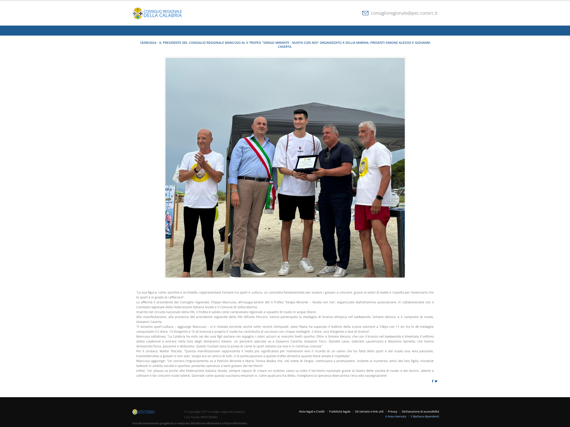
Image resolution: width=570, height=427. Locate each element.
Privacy (392, 411)
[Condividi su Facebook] (433, 381)
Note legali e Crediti (312, 411)
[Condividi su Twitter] (436, 381)
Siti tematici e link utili (369, 411)
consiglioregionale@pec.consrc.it (404, 13)
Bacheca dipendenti (426, 416)
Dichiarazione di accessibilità (420, 411)
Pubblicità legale (339, 411)
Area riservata (397, 416)
